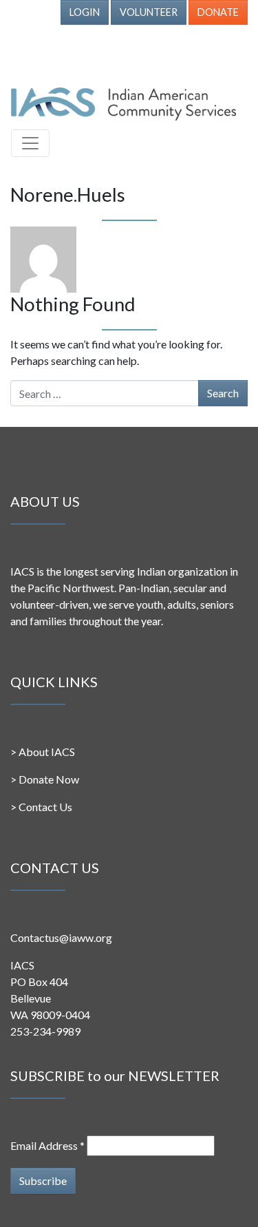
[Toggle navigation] (30, 143)
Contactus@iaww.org (61, 937)
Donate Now (49, 779)
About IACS (47, 751)
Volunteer (149, 12)
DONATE (218, 12)
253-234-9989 (45, 1031)
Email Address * (47, 1145)
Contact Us (45, 806)
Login (84, 12)
